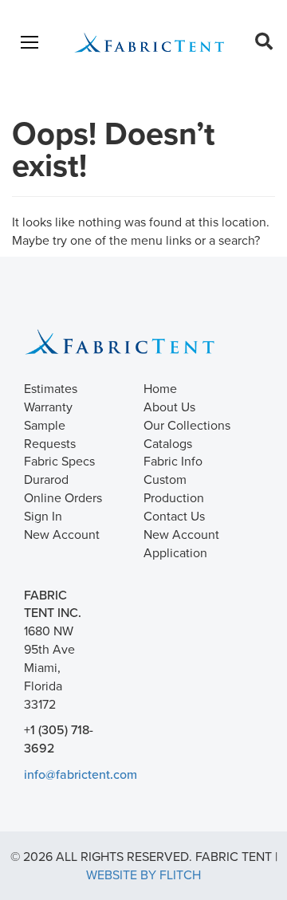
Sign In (43, 516)
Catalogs (168, 443)
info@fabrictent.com (80, 774)
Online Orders (63, 497)
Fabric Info (173, 461)
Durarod (46, 479)
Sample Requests (50, 434)
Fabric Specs (59, 461)
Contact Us (174, 516)
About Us (169, 406)
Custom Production (174, 488)
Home (160, 388)
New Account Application (181, 543)
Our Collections (187, 425)
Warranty (48, 406)
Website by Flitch (143, 874)
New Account (62, 534)
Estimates (50, 388)
